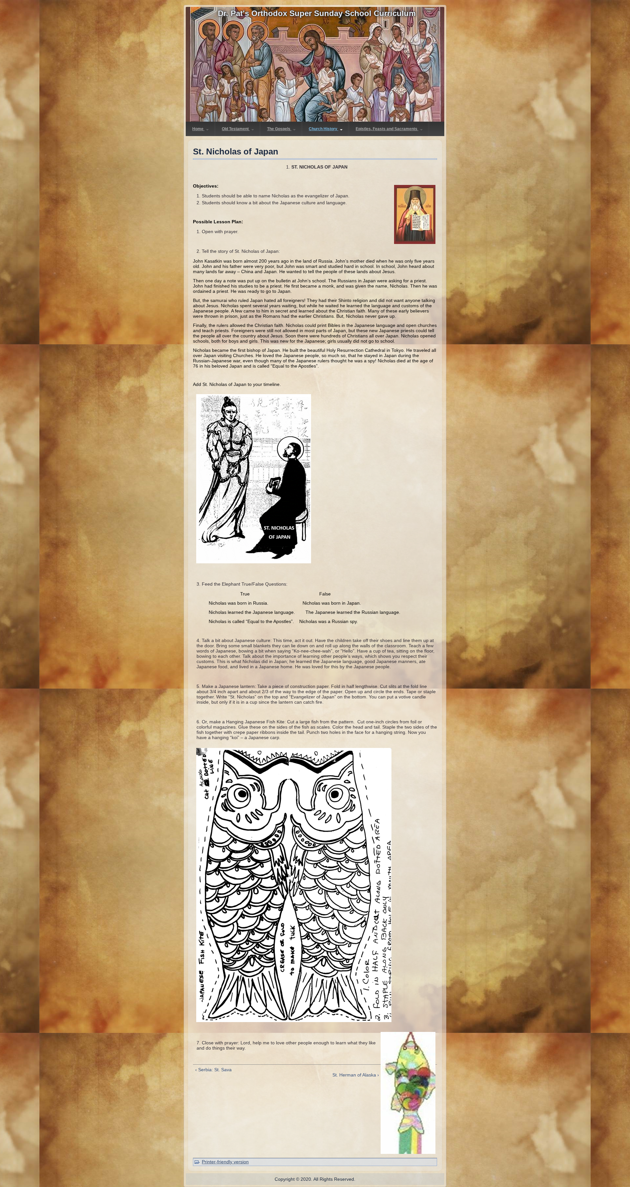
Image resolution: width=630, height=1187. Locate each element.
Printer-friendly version (225, 1161)
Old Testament (236, 129)
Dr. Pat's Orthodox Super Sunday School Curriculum (317, 13)
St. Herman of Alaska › (355, 1074)
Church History (323, 129)
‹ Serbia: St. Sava (213, 1069)
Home (198, 129)
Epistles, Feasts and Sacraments (387, 129)
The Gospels (279, 129)
